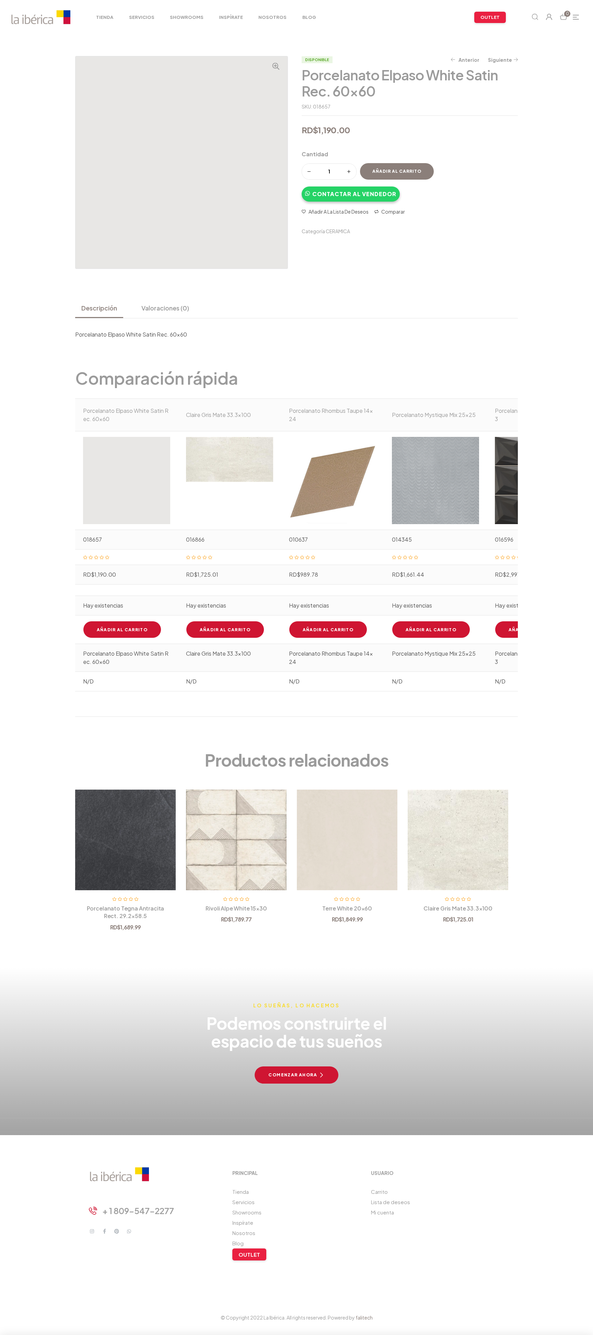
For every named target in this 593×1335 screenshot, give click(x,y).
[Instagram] (92, 1231)
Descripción (99, 308)
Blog (238, 1243)
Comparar (393, 211)
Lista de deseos (390, 1202)
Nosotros (243, 1233)
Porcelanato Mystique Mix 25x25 (434, 414)
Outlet (249, 1254)
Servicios (243, 1202)
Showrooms (246, 1212)
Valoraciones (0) (165, 308)
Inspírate (242, 1222)
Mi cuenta (382, 1212)
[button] (351, 191)
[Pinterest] (116, 1231)
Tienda (240, 1191)
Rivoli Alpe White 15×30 (236, 908)
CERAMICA (338, 231)
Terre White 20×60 (347, 908)
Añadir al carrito (396, 171)
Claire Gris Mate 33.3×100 (457, 908)
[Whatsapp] (129, 1231)
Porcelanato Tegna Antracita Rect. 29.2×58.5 (125, 912)
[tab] (102, 308)
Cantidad (315, 154)
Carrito (379, 1191)
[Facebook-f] (104, 1231)
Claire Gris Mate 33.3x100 (218, 414)
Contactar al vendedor (354, 193)
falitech (364, 1317)
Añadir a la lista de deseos (339, 211)
